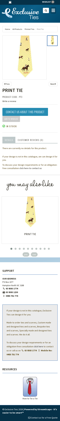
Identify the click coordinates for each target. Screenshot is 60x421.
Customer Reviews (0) (30, 140)
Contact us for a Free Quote (44, 417)
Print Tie (30, 234)
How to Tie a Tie (30, 398)
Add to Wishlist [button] (11, 118)
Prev (7, 84)
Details (9, 140)
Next (52, 84)
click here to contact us (30, 168)
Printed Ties (29, 29)
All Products (17, 29)
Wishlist (47, 2)
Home (7, 29)
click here (38, 346)
